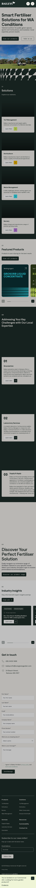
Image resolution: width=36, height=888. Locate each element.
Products (5, 885)
